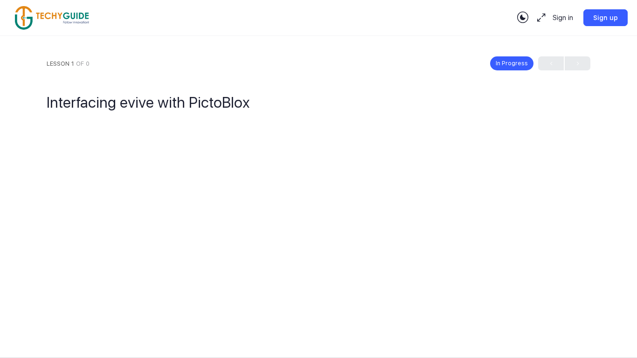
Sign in (563, 17)
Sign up (605, 17)
